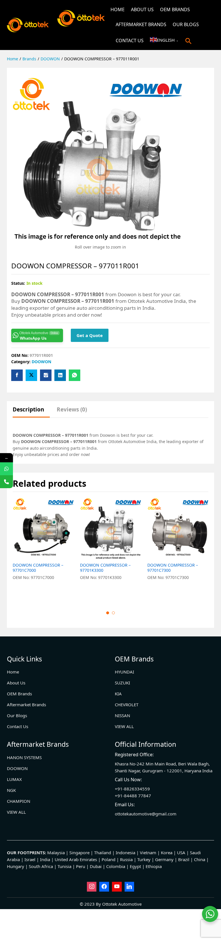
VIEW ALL (124, 726)
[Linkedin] (129, 886)
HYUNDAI (124, 672)
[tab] (31, 412)
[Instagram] (91, 886)
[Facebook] (104, 886)
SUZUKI (122, 683)
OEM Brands (175, 9)
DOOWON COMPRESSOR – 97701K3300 (105, 568)
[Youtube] (116, 886)
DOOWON (41, 361)
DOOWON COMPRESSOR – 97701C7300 (172, 568)
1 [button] (107, 612)
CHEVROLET (126, 704)
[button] (188, 41)
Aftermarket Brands (141, 24)
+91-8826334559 (132, 789)
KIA (118, 693)
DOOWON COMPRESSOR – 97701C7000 (38, 568)
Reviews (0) (72, 409)
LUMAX (14, 779)
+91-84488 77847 (133, 795)
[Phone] (6, 481)
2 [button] (113, 612)
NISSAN (122, 715)
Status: (18, 283)
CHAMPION (18, 801)
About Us (142, 9)
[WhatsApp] (6, 468)
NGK (11, 790)
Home (117, 9)
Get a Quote (90, 335)
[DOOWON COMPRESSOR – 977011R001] (17, 375)
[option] (43, 549)
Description (28, 409)
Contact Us (130, 40)
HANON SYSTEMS (24, 757)
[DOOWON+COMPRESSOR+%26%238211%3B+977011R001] (31, 375)
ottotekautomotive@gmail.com (145, 814)
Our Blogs (186, 24)
